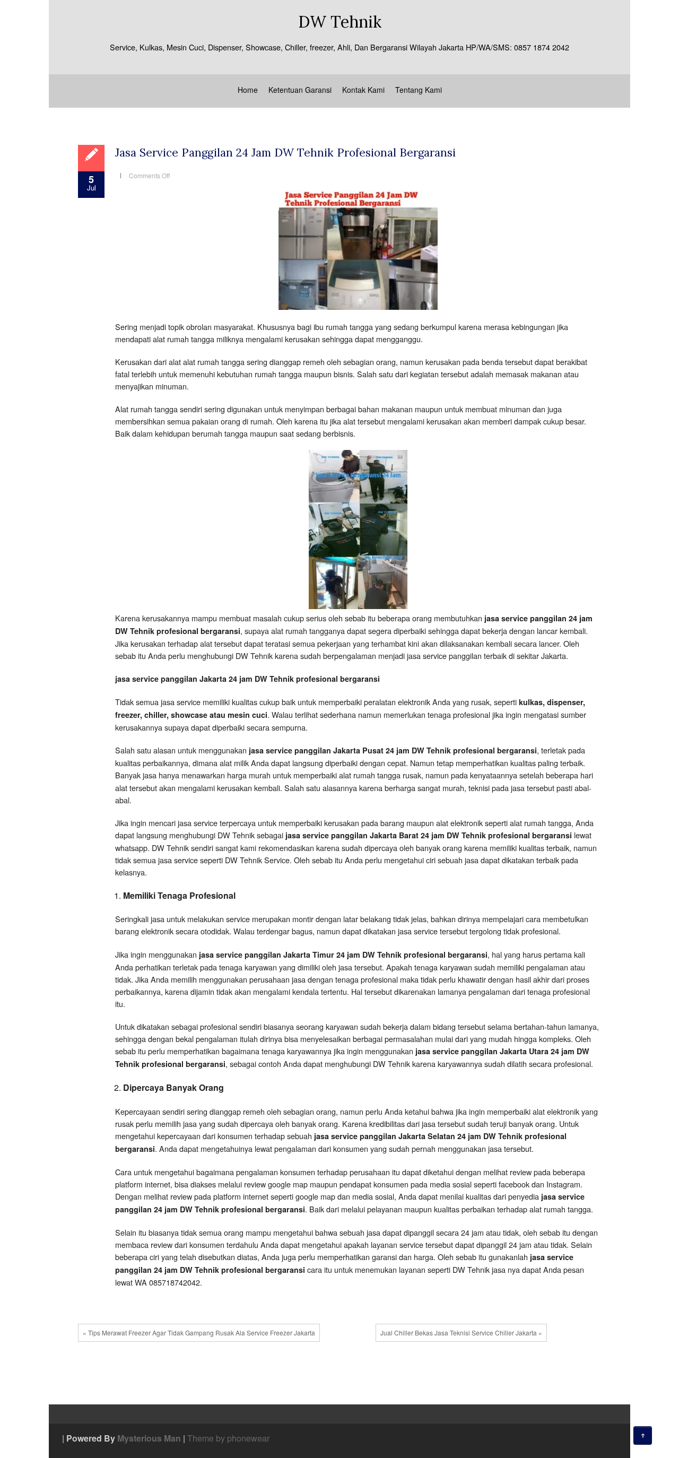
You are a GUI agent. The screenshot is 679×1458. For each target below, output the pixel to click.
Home (248, 89)
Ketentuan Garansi (300, 89)
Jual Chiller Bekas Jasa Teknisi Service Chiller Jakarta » (461, 1332)
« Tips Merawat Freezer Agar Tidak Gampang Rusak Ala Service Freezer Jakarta (199, 1332)
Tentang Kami (418, 89)
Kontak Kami (363, 89)
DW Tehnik (339, 22)
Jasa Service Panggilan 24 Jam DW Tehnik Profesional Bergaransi (285, 152)
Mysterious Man (149, 1438)
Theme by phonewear (228, 1438)
